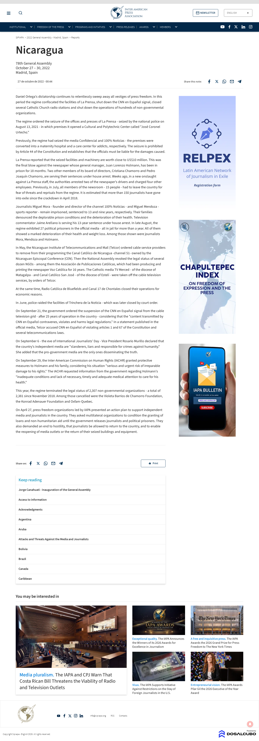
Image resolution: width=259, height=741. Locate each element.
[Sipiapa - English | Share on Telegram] (239, 81)
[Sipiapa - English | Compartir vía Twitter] (38, 463)
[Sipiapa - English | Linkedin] (243, 26)
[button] (205, 13)
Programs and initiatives (90, 27)
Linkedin (81, 715)
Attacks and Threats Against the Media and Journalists (54, 539)
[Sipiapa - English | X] (236, 26)
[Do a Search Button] (19, 13)
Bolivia (23, 549)
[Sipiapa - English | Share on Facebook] (209, 81)
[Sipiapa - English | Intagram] (250, 26)
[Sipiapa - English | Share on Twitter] (217, 81)
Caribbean (25, 579)
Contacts (123, 715)
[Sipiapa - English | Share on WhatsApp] (224, 81)
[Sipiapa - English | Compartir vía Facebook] (30, 463)
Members (165, 27)
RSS (112, 715)
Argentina (25, 519)
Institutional (17, 27)
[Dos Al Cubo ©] (237, 737)
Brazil (22, 559)
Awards (143, 27)
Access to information (33, 500)
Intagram (75, 715)
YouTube (58, 715)
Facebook (64, 715)
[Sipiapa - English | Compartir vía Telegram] (61, 463)
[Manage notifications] (250, 724)
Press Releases (125, 27)
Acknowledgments (30, 509)
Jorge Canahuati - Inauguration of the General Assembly (55, 490)
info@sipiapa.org (98, 715)
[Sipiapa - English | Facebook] (229, 26)
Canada (23, 569)
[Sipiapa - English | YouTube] (222, 26)
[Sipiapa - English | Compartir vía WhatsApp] (45, 463)
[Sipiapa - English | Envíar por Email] (232, 81)
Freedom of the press (50, 27)
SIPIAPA (20, 37)
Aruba (22, 529)
